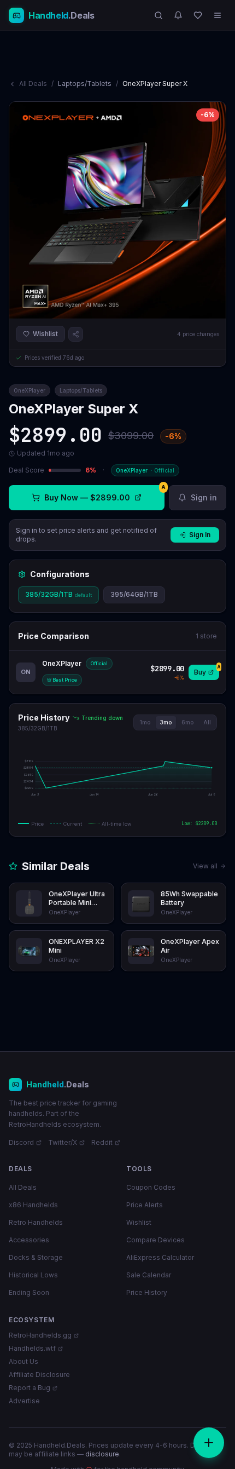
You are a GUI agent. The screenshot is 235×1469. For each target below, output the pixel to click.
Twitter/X (62, 1142)
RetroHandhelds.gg (40, 1335)
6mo (187, 722)
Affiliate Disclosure (39, 1374)
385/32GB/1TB (58, 594)
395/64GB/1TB (134, 594)
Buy (206, 670)
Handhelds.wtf (32, 1348)
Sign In (199, 535)
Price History (146, 1292)
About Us (23, 1361)
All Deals (33, 83)
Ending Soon (29, 1292)
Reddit (102, 1142)
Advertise (24, 1401)
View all (205, 866)
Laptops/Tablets (84, 83)
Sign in (204, 497)
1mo (144, 722)
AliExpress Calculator (160, 1257)
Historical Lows (33, 1275)
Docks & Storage (36, 1257)
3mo (166, 722)
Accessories (29, 1240)
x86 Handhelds (33, 1205)
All (207, 722)
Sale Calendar (148, 1275)
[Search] (158, 15)
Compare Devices (155, 1240)
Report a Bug (29, 1388)
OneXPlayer (29, 390)
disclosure (102, 1454)
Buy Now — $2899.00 (104, 493)
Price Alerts (144, 1205)
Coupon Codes (150, 1187)
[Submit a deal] (208, 1442)
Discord (21, 1142)
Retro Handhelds (36, 1222)
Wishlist (45, 334)
